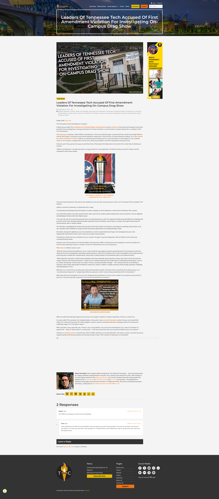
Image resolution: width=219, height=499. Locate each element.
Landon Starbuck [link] (73, 113)
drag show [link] (92, 111)
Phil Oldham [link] (87, 113)
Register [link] (65, 447)
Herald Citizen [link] (89, 379)
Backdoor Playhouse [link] (64, 111)
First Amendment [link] (101, 111)
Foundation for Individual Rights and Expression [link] (120, 111)
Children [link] (72, 111)
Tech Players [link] (95, 113)
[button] (67, 394)
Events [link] (122, 6)
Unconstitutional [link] (131, 113)
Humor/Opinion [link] (112, 6)
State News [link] (92, 6)
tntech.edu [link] (68, 120)
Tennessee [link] (102, 113)
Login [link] (72, 447)
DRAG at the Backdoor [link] (82, 111)
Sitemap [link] (87, 490)
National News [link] (101, 6)
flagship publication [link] (101, 377)
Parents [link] (81, 113)
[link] (5, 491)
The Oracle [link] (113, 379)
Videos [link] (127, 6)
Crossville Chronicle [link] (101, 379)
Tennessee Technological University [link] (116, 113)
